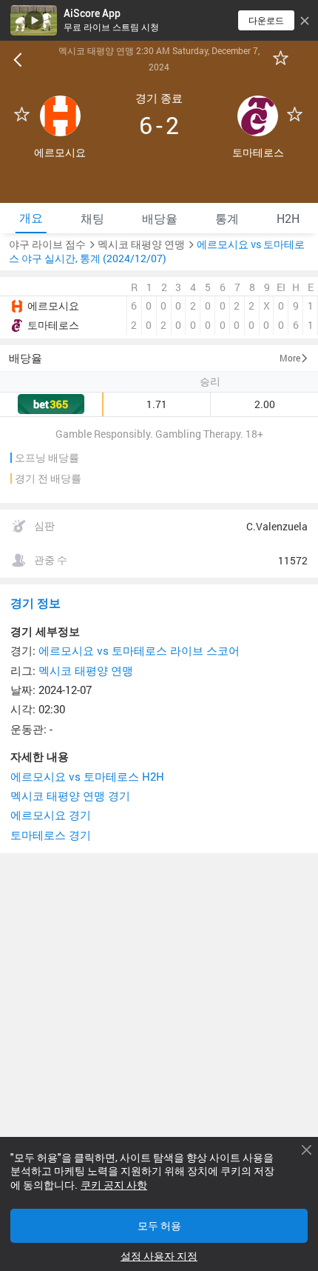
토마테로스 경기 (50, 835)
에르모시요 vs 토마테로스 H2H (87, 777)
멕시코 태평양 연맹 (85, 671)
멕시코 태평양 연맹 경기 (70, 796)
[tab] (30, 218)
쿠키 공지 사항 (114, 1185)
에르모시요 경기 (50, 815)
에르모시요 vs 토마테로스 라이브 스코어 (139, 651)
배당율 (25, 357)
